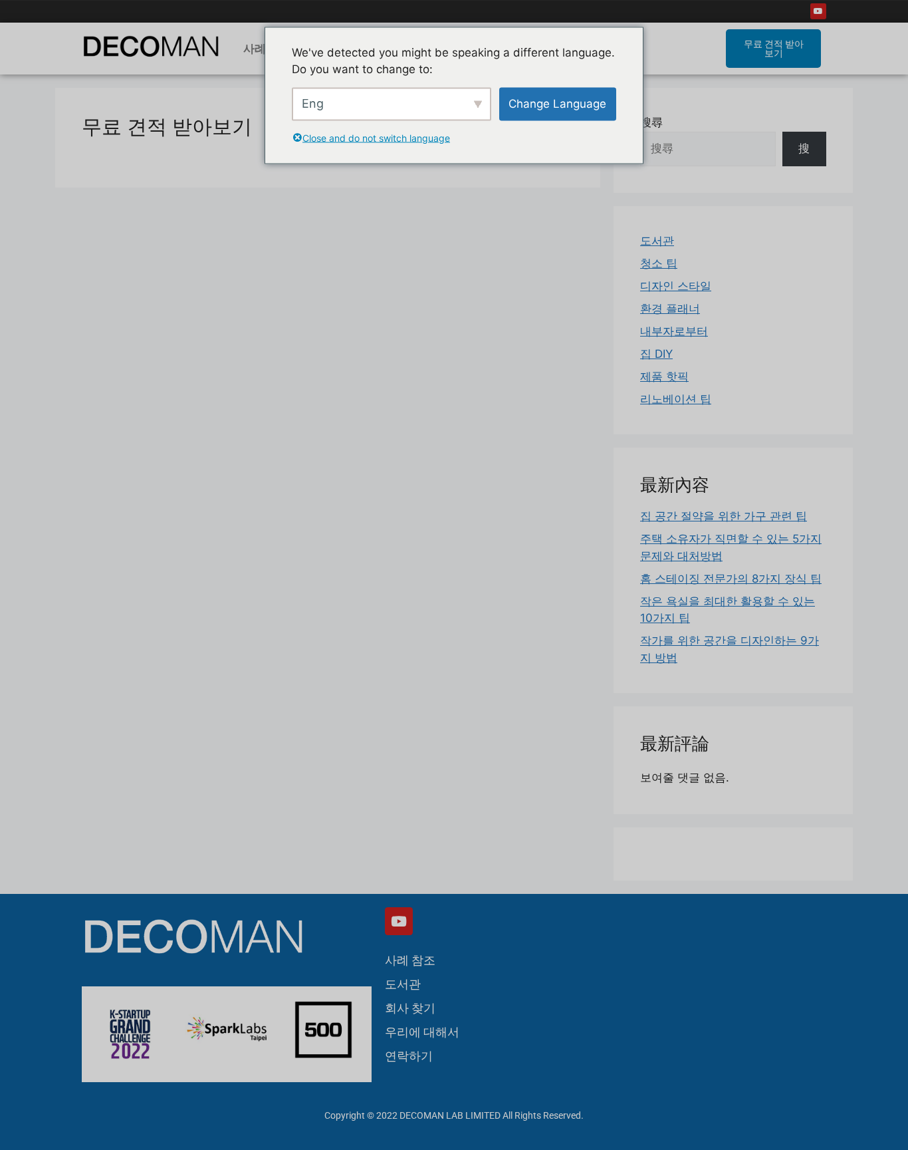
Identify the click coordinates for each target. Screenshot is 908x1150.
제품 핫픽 (664, 376)
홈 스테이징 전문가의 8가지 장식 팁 (731, 578)
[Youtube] (818, 11)
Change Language (557, 103)
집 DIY (656, 353)
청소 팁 (658, 263)
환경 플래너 (670, 308)
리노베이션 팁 (675, 399)
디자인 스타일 (675, 286)
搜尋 (651, 122)
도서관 (657, 240)
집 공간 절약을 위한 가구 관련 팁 (723, 516)
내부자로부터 (674, 331)
